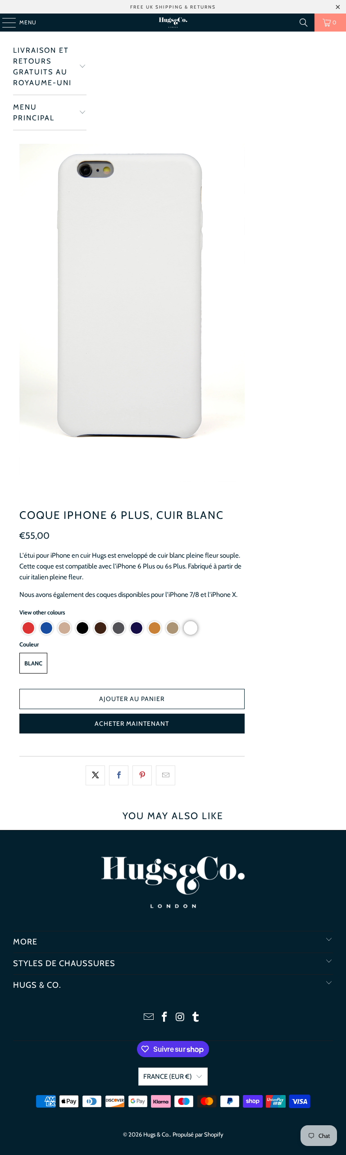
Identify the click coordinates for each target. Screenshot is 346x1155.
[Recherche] (303, 23)
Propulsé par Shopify (198, 1134)
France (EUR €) (167, 1076)
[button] (28, 628)
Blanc (33, 663)
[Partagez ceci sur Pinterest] (142, 775)
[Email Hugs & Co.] (149, 1017)
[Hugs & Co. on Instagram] (180, 1017)
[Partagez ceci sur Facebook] (118, 775)
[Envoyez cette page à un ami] (165, 775)
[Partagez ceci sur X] (95, 775)
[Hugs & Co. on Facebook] (165, 1017)
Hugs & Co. (156, 1134)
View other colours (42, 612)
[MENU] (4, 23)
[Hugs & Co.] (173, 23)
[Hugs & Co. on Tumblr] (196, 1017)
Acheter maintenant (132, 724)
